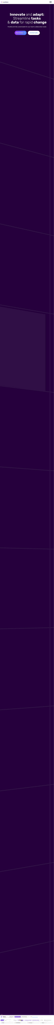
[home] (4, 2)
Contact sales (34, 33)
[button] (50, 2)
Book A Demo (19, 33)
